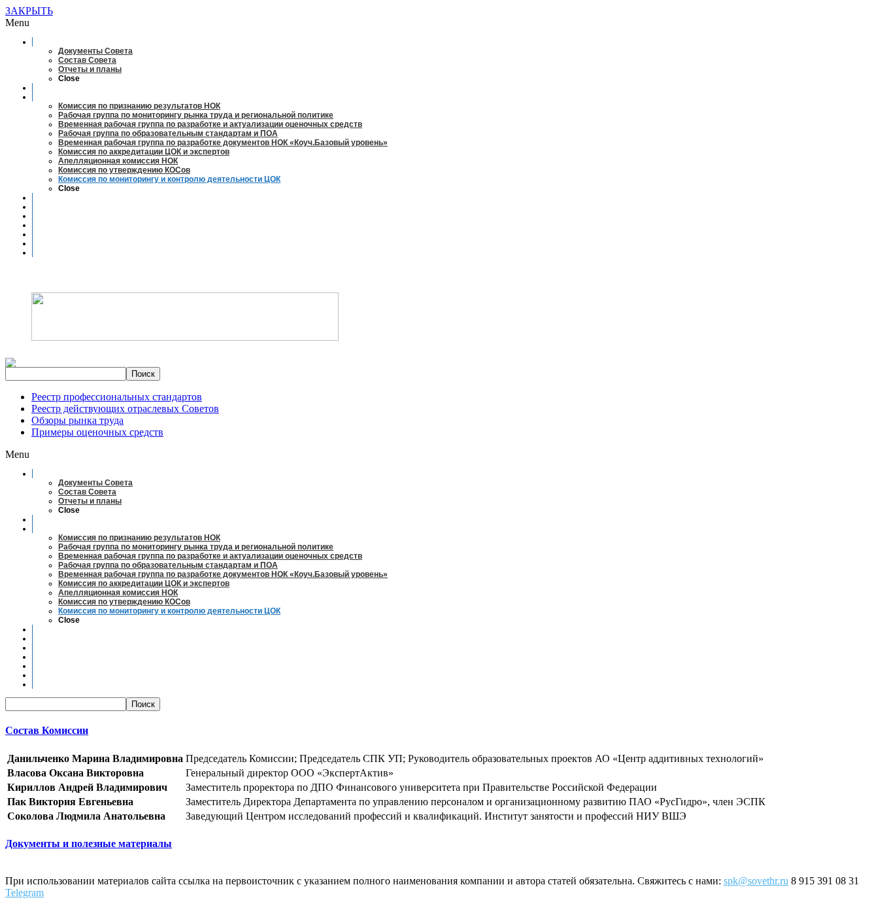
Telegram (24, 892)
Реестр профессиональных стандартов (116, 396)
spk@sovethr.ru (756, 880)
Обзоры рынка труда (77, 420)
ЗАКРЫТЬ (29, 10)
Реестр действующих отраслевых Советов (125, 408)
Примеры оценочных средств (97, 432)
